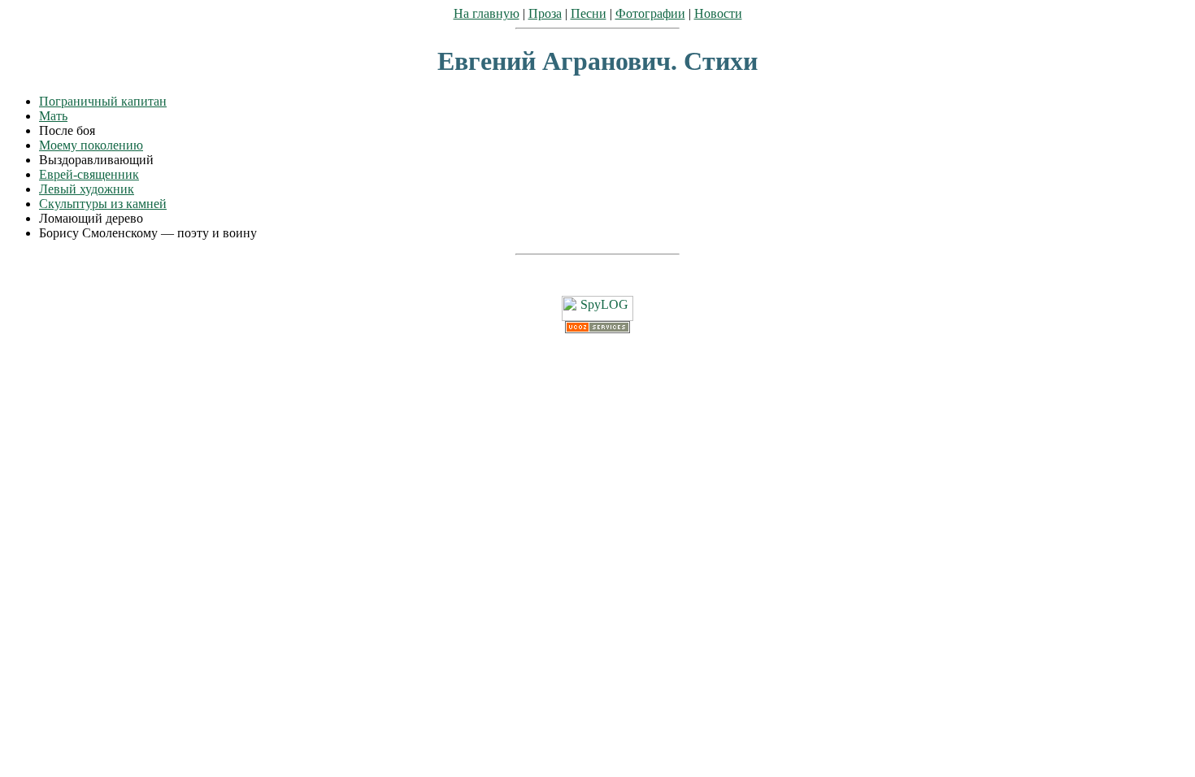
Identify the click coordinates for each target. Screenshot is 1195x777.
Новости (718, 13)
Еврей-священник (89, 174)
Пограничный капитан (103, 101)
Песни (588, 13)
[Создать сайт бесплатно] (597, 329)
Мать (53, 116)
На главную (486, 13)
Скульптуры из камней (103, 204)
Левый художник (86, 189)
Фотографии (650, 13)
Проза (545, 13)
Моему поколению (91, 145)
